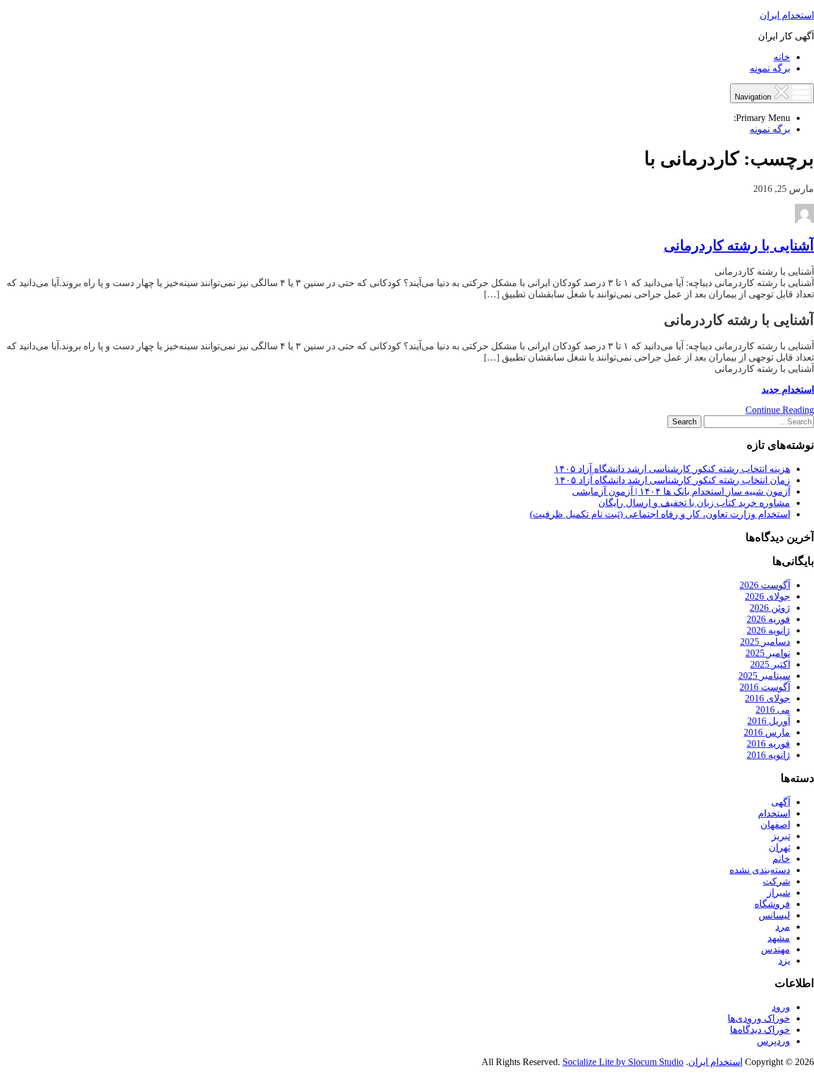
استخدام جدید (788, 389)
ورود (781, 1007)
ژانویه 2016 (768, 755)
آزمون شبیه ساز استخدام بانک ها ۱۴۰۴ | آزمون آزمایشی (681, 491)
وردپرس (773, 1041)
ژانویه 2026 (768, 630)
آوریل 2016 (768, 721)
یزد (784, 960)
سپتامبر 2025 (764, 676)
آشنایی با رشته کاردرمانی (739, 245)
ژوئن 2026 (770, 608)
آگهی (780, 802)
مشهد (779, 938)
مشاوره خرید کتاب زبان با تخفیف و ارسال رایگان (694, 503)
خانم (781, 858)
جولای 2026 (767, 596)
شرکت (776, 881)
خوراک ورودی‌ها (759, 1018)
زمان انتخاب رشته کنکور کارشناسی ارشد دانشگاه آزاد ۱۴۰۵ (672, 480)
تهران (779, 847)
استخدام (774, 813)
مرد (782, 926)
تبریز (781, 836)
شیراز (778, 892)
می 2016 (773, 709)
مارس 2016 (767, 732)
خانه (781, 57)
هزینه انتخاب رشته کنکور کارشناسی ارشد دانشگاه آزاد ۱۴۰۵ (672, 469)
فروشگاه (772, 904)
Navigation (754, 96)
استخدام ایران (787, 15)
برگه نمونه (770, 68)
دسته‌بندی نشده (759, 870)
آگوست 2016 (765, 687)
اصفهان (775, 825)
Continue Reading (779, 410)
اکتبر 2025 (770, 664)
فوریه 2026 (768, 619)
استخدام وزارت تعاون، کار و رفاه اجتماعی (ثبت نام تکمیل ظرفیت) (660, 514)
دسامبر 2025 (765, 642)
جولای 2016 (767, 698)
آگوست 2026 (765, 585)
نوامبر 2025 (767, 653)
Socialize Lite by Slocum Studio (623, 1062)
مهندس (775, 949)
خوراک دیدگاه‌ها (760, 1030)
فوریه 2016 (768, 743)
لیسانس (774, 915)
